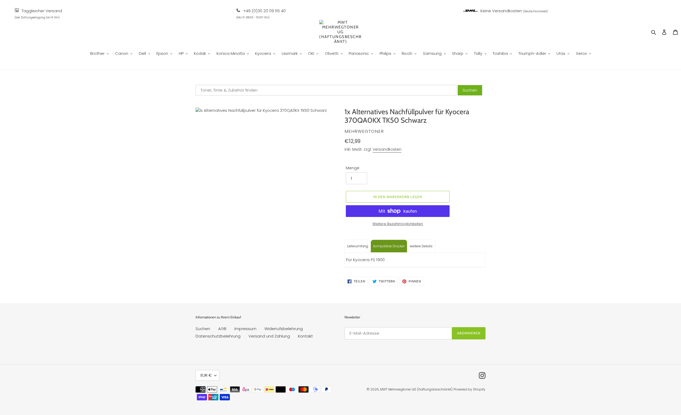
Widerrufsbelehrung (283, 328)
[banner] (17, 11)
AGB (222, 328)
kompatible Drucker (389, 246)
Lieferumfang (357, 246)
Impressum (245, 328)
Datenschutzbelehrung (218, 336)
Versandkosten (387, 149)
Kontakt (305, 336)
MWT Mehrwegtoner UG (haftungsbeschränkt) (416, 389)
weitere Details (421, 246)
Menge (352, 168)
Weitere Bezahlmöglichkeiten (397, 223)
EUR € (206, 375)
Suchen (203, 328)
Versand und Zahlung (269, 336)
